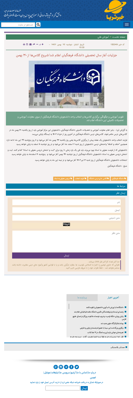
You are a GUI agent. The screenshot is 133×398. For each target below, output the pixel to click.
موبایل (47, 373)
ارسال (84, 388)
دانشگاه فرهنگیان (118, 178)
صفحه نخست (118, 37)
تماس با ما (82, 373)
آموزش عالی (103, 37)
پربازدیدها (82, 298)
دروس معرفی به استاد (62, 178)
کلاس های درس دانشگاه (98, 178)
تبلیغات (55, 373)
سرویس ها (65, 373)
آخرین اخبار (113, 298)
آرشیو (73, 373)
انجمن (93, 378)
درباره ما (92, 373)
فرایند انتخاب (80, 178)
